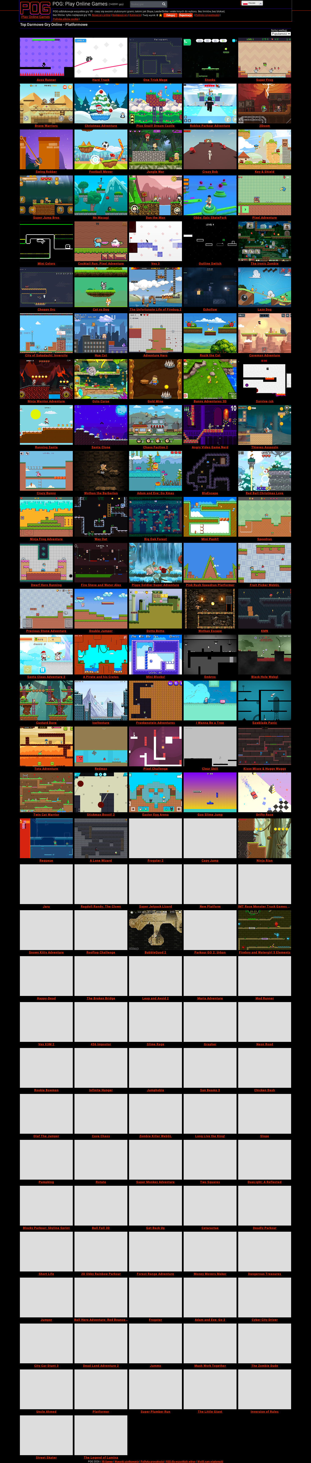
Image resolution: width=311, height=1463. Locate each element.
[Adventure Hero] (155, 333)
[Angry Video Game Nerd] (210, 425)
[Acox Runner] (46, 57)
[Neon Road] (264, 1022)
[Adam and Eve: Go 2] (210, 1297)
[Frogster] (155, 1297)
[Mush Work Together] (210, 1343)
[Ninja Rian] (264, 838)
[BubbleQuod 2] (155, 930)
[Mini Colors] (46, 241)
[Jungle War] (155, 149)
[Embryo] (210, 654)
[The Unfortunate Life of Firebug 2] (155, 287)
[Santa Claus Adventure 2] (46, 654)
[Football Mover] (101, 149)
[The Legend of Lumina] (101, 1435)
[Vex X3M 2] (46, 1022)
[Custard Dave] (46, 700)
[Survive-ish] (264, 379)
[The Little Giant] (210, 1389)
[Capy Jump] (210, 838)
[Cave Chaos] (101, 1114)
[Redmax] (101, 746)
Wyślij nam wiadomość (210, 1461)
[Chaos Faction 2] (155, 425)
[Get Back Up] (155, 1206)
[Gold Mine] (155, 379)
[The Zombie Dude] (264, 1343)
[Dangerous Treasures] (264, 1251)
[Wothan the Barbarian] (101, 471)
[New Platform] (210, 884)
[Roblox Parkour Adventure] (210, 103)
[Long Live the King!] (210, 1114)
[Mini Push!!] (210, 517)
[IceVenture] (101, 700)
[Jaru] (46, 884)
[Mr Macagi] (101, 195)
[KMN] (264, 609)
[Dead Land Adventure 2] (101, 1343)
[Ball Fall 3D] (101, 1206)
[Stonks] (210, 57)
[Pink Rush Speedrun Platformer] (210, 563)
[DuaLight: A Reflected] (264, 1160)
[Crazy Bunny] (46, 471)
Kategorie (135, 15)
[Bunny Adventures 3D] (210, 379)
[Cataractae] (210, 1206)
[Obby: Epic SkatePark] (210, 195)
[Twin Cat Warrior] (46, 792)
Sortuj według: (279, 30)
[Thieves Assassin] (264, 425)
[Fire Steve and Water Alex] (101, 563)
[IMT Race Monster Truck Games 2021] (264, 884)
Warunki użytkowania (127, 1461)
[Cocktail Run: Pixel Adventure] (101, 241)
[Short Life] (46, 1251)
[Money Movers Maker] (210, 1251)
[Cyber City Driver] (264, 1297)
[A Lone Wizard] (101, 838)
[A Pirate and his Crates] (101, 654)
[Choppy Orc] (46, 287)
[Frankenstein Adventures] (155, 700)
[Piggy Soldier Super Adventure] (155, 563)
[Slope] (264, 1114)
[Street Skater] (46, 1435)
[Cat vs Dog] (101, 287)
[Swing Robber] (46, 149)
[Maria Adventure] (210, 976)
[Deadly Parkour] (264, 1206)
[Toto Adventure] (46, 746)
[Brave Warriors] (46, 103)
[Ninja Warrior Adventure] (46, 379)
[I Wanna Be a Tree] (210, 700)
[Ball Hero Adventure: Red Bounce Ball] (101, 1297)
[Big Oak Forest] (155, 517)
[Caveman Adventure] (264, 333)
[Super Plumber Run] (155, 1389)
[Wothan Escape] (210, 609)
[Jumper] (46, 1297)
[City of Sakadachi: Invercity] (46, 333)
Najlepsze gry (120, 15)
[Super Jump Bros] (46, 195)
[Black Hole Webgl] (264, 654)
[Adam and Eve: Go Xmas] (155, 471)
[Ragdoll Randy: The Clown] (101, 884)
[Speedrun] (264, 517)
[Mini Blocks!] (155, 654)
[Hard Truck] (101, 57)
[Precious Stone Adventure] (46, 609)
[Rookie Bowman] (46, 1068)
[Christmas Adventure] (101, 103)
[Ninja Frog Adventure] (46, 517)
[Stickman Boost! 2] (101, 792)
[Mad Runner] (264, 976)
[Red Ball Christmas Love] (264, 471)
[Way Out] (101, 517)
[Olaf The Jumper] (46, 1114)
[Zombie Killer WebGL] (155, 1114)
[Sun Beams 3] (210, 1068)
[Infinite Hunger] (101, 1068)
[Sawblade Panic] (264, 700)
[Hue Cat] (101, 333)
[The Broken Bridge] (101, 976)
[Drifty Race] (264, 792)
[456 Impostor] (101, 1022)
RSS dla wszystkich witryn (180, 1461)
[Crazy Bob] (210, 149)
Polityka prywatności (207, 15)
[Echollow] (210, 287)
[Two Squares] (210, 1160)
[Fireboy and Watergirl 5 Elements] (264, 930)
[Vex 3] (155, 241)
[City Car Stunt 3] (46, 1343)
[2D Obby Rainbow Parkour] (101, 1251)
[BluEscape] (210, 471)
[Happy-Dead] (46, 976)
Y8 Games (107, 1461)
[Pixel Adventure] (264, 195)
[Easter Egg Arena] (155, 792)
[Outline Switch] (210, 241)
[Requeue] (46, 838)
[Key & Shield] (264, 149)
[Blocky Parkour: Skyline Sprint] (46, 1206)
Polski (252, 3)
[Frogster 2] (155, 838)
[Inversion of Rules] (264, 1389)
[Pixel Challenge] (155, 746)
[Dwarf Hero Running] (46, 563)
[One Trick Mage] (155, 57)
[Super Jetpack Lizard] (155, 884)
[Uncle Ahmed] (46, 1389)
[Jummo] (155, 1343)
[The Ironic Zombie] (264, 241)
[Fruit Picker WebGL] (264, 563)
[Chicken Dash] (264, 1068)
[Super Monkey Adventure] (155, 1160)
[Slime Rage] (155, 1022)
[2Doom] (264, 103)
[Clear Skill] (210, 746)
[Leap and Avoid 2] (155, 976)
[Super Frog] (264, 57)
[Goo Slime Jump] (210, 792)
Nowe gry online (101, 15)
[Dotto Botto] (155, 609)
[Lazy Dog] (264, 287)
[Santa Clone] (101, 425)
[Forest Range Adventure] (155, 1251)
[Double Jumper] (101, 609)
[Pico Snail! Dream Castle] (155, 103)
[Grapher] (210, 1022)
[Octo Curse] (101, 379)
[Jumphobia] (155, 1068)
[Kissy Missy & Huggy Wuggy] (264, 746)
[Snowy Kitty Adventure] (46, 930)
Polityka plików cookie (65, 19)
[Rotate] (101, 1160)
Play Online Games (35, 17)
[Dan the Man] (155, 195)
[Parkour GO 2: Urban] (210, 930)
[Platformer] (101, 1389)
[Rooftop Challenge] (101, 930)
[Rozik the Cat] (210, 333)
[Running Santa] (46, 425)
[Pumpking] (46, 1160)
